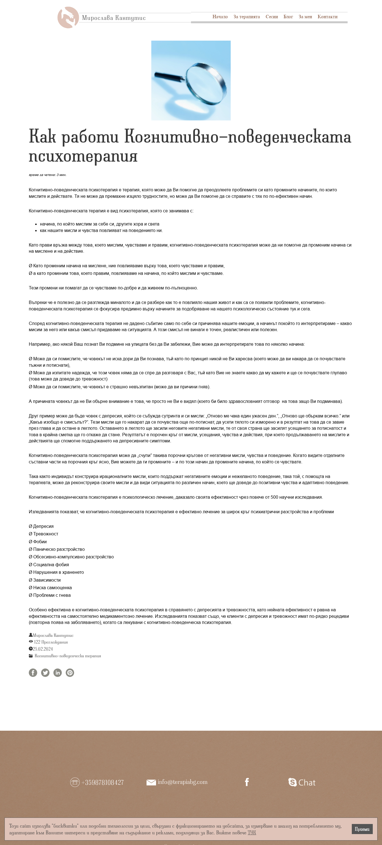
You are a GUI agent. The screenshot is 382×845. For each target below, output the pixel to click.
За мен (305, 16)
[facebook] (247, 782)
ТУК (252, 832)
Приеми (362, 829)
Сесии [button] (272, 16)
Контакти (328, 16)
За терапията (247, 16)
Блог (288, 16)
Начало (220, 16)
